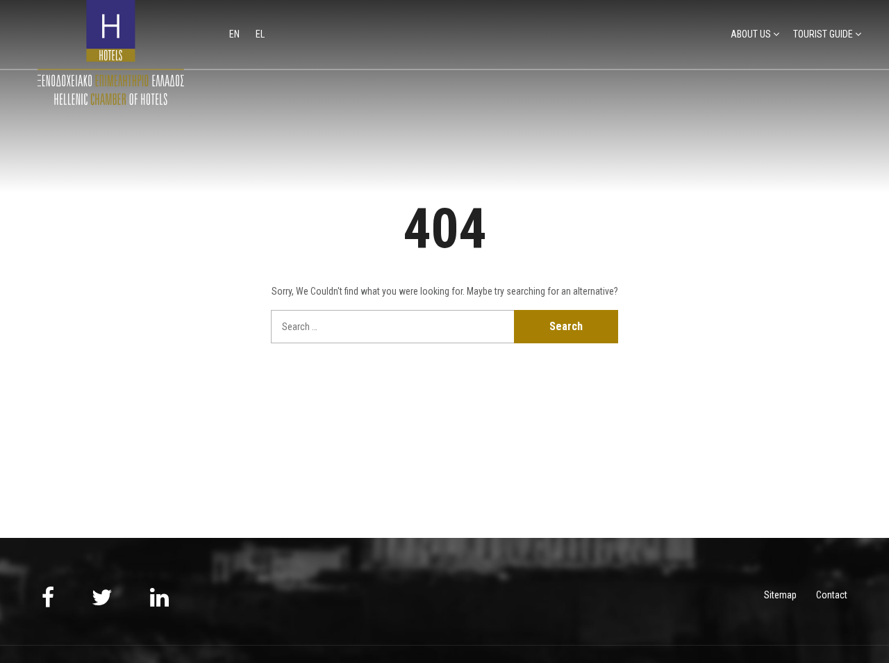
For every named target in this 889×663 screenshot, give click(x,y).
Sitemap (780, 594)
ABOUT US (751, 34)
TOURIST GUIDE (823, 34)
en (235, 34)
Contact (831, 594)
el (260, 34)
